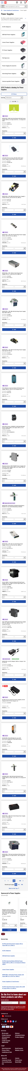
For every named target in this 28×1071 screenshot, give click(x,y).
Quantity (4, 131)
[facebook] (13, 1021)
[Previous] (10, 101)
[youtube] (8, 1021)
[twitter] (3, 1021)
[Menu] (2, 2)
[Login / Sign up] (21, 2)
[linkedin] (5, 1021)
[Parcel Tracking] (17, 2)
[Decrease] (3, 133)
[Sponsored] (6, 895)
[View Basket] (25, 2)
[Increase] (24, 133)
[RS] (5, 2)
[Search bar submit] (25, 6)
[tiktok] (16, 1021)
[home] (1, 10)
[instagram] (11, 1021)
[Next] (17, 101)
